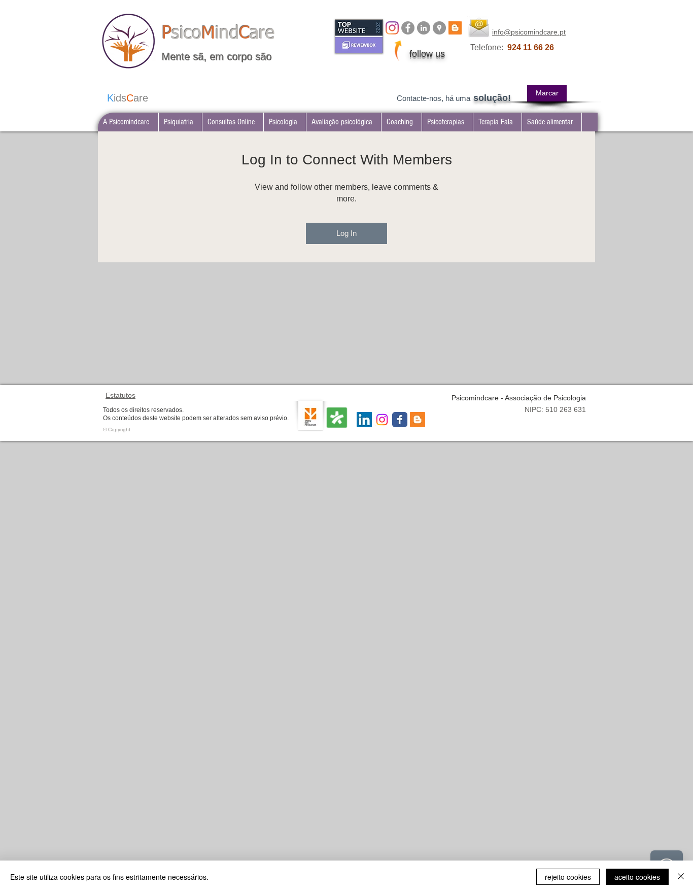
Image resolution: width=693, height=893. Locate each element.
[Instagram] (392, 28)
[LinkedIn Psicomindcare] (423, 28)
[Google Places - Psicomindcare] (439, 28)
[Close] (681, 877)
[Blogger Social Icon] (417, 419)
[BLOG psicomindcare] (455, 28)
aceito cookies (637, 877)
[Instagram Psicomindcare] (382, 419)
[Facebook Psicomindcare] (407, 28)
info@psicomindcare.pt (529, 32)
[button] (180, 122)
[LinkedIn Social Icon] (364, 419)
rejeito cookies (568, 877)
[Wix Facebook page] (399, 419)
